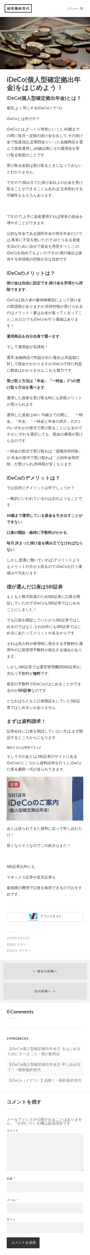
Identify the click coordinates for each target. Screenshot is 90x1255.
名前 (11, 1178)
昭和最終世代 (18, 8)
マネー (21, 944)
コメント (12, 1130)
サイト (11, 1219)
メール (12, 1200)
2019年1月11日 (18, 938)
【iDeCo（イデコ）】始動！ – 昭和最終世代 (44, 1080)
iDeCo (13, 950)
